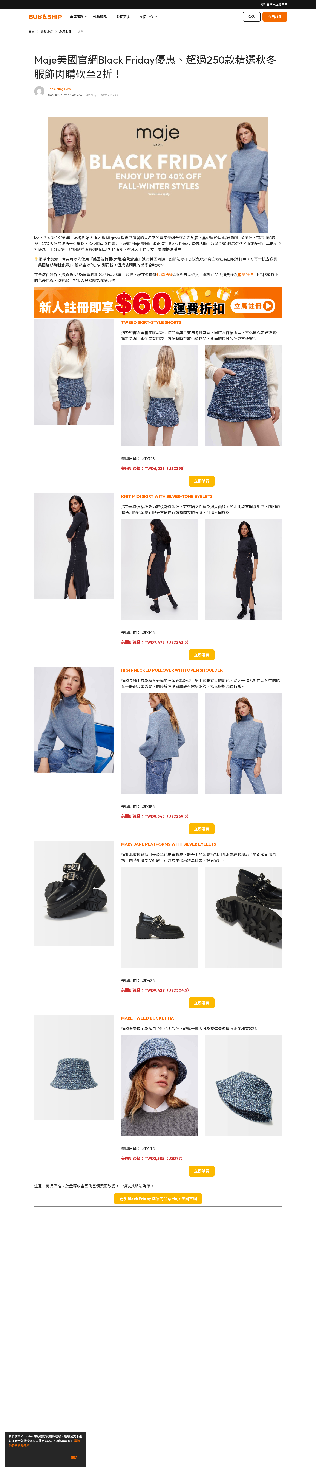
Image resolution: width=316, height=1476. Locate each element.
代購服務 (164, 274)
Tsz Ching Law (59, 89)
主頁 (32, 31)
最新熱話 (47, 31)
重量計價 (245, 274)
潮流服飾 (65, 31)
